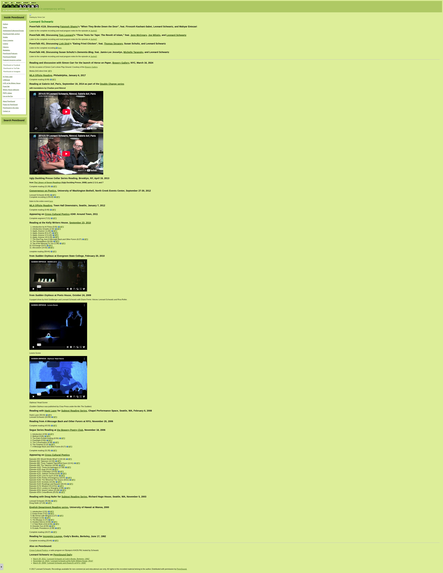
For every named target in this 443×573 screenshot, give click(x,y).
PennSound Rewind (9, 57)
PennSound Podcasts (10, 53)
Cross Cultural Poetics (57, 214)
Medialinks (6, 50)
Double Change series (112, 84)
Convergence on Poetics (42, 190)
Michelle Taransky (133, 52)
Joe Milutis (154, 35)
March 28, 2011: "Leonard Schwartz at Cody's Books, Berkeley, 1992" (61, 559)
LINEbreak (6, 80)
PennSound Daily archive (11, 34)
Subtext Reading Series (74, 410)
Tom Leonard (66, 35)
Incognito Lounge (52, 536)
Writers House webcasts (11, 90)
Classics (6, 47)
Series (5, 27)
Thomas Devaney (113, 43)
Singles (5, 37)
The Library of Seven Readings (47, 183)
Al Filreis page (7, 77)
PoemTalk (6, 86)
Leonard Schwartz (176, 35)
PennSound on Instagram (11, 71)
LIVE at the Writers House (11, 83)
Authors (5, 24)
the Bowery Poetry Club (70, 430)
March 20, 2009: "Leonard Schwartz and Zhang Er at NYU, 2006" (59, 563)
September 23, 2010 (80, 222)
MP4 (50, 71)
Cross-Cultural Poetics (38, 550)
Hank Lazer (51, 410)
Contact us (6, 111)
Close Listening (8, 40)
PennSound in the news (11, 108)
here (59, 48)
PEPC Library (7, 93)
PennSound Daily (62, 554)
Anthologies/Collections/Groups (13, 30)
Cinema (5, 44)
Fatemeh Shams (69, 26)
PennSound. (182, 569)
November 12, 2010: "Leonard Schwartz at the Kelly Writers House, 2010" (63, 561)
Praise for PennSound (10, 104)
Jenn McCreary (138, 35)
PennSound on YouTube (11, 68)
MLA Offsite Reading (40, 75)
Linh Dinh (64, 43)
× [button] (1, 567)
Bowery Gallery (120, 62)
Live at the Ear (8, 96)
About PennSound (9, 101)
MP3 (54, 80)
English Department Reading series (48, 507)
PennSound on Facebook (11, 65)
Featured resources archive (12, 60)
